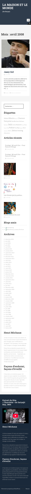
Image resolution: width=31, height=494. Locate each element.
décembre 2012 (9, 274)
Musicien (19, 125)
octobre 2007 (9, 316)
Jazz (10, 124)
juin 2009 (7, 295)
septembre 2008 (9, 303)
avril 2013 (8, 266)
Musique (7, 93)
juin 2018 (7, 241)
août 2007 (8, 320)
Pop (8, 128)
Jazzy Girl (9, 72)
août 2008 (8, 305)
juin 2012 (7, 285)
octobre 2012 (9, 278)
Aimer (6, 118)
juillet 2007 (8, 322)
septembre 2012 (9, 280)
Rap (18, 128)
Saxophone (6, 130)
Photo (25, 125)
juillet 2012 (8, 283)
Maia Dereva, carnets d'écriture (15, 229)
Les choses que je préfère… (13, 195)
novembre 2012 (9, 276)
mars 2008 (8, 314)
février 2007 (8, 328)
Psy (15, 128)
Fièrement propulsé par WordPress (10, 488)
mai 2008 (7, 310)
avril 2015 (8, 247)
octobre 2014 (9, 251)
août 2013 (8, 260)
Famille (13, 121)
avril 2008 (8, 312)
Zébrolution (7, 133)
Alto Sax (7, 176)
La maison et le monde (15, 6)
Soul (9, 131)
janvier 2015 (8, 249)
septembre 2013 (9, 258)
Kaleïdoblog (10, 227)
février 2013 (8, 270)
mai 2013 (7, 264)
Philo (23, 124)
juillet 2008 (8, 307)
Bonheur (16, 118)
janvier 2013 (8, 272)
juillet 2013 (8, 262)
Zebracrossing (17, 130)
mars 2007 (8, 326)
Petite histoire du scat (12, 215)
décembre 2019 (9, 239)
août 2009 (8, 291)
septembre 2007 (9, 318)
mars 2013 (8, 268)
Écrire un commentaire (16, 93)
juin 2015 (7, 245)
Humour (5, 125)
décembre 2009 (9, 287)
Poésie (11, 127)
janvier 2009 (8, 297)
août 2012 (8, 281)
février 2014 (8, 254)
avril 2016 (8, 243)
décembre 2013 (9, 256)
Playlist (5, 128)
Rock (24, 128)
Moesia (27, 488)
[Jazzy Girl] (15, 53)
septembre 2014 (9, 253)
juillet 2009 (8, 293)
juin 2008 (7, 308)
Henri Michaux (20, 121)
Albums (11, 118)
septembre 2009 (9, 289)
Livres (14, 125)
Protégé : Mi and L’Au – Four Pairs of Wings (15, 146)
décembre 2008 (9, 299)
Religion (21, 128)
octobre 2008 (9, 301)
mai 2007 (7, 324)
